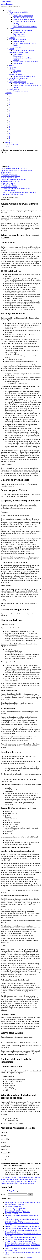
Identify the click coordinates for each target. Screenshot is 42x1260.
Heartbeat (16, 60)
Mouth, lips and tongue (20, 91)
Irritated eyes (17, 47)
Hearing (15, 45)
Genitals (11, 49)
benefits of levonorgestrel (26, 1177)
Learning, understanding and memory (25, 21)
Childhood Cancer (19, 32)
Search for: (4, 1194)
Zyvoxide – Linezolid (12, 1213)
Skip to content (5, 2)
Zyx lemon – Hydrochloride (14, 1210)
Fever (15, 72)
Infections (12, 69)
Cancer (11, 28)
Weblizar (29, 1257)
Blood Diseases (18, 54)
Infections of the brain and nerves (23, 19)
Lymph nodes (17, 63)
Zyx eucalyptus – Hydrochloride (15, 1208)
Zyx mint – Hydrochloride (13, 1206)
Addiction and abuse (15, 80)
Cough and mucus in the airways (23, 83)
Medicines (8, 93)
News (7, 146)
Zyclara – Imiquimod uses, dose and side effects (20, 1243)
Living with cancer (19, 36)
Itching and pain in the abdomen (23, 50)
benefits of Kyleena (11, 1177)
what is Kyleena (11, 1181)
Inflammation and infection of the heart (25, 61)
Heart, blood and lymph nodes (18, 52)
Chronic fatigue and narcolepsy (23, 16)
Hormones (12, 67)
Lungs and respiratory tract (17, 82)
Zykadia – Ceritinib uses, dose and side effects (20, 1239)
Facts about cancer (19, 34)
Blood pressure (18, 56)
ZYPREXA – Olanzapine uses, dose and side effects (22, 1226)
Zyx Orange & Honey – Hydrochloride (17, 1212)
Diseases (7, 10)
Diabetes (12, 38)
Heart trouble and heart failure (22, 58)
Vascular (11, 65)
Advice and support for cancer (23, 30)
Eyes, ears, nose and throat (17, 39)
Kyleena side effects (7, 1179)
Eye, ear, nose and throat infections (24, 43)
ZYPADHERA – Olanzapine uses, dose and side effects (23, 1228)
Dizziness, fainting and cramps (23, 17)
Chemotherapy (13, 144)
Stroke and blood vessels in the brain (25, 27)
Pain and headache (19, 25)
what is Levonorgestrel (24, 1181)
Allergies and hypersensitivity (18, 12)
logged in (12, 1191)
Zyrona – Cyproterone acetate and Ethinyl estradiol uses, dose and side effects (21, 1220)
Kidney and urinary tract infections (24, 76)
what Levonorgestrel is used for (24, 1183)
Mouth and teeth (14, 89)
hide (8, 166)
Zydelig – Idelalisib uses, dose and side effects (20, 1241)
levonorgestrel (19, 1179)
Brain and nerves (14, 14)
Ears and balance (18, 41)
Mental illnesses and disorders (18, 78)
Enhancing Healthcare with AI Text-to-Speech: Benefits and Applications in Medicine (23, 1203)
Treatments (8, 142)
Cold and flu (17, 71)
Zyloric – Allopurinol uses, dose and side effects (20, 1237)
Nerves (15, 23)
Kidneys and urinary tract (17, 74)
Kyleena (37, 1177)
